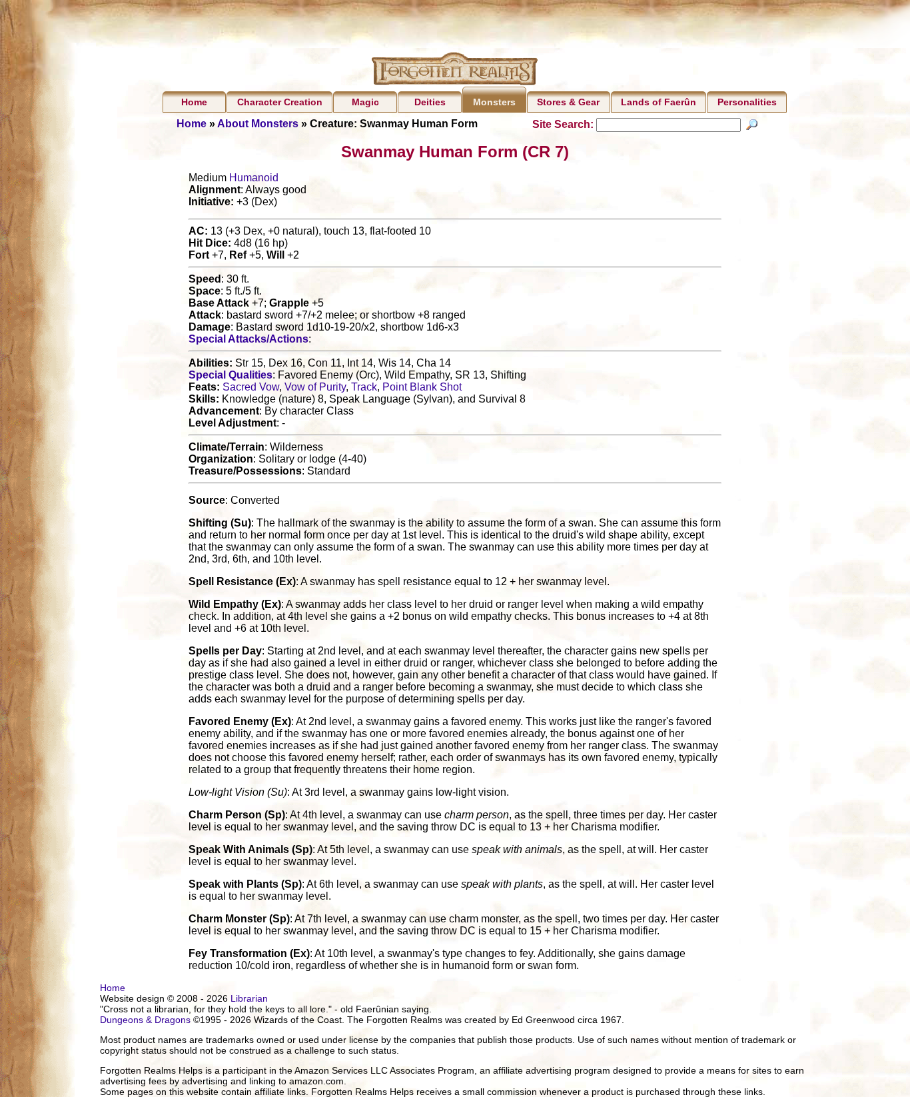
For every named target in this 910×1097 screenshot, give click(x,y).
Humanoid (253, 177)
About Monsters (257, 123)
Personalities (747, 102)
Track (364, 387)
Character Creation (279, 102)
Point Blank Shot (422, 387)
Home (194, 102)
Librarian (249, 998)
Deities (430, 102)
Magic (365, 102)
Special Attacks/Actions (248, 339)
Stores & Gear (568, 102)
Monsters (494, 102)
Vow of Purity (315, 387)
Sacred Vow (251, 387)
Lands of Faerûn (658, 102)
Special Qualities (230, 375)
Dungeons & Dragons (145, 1019)
